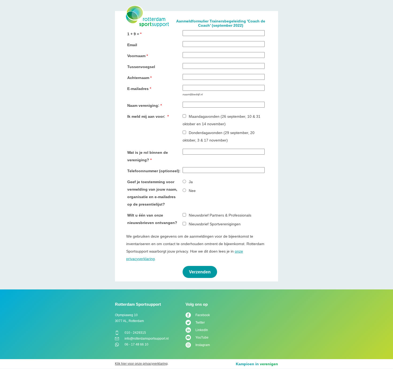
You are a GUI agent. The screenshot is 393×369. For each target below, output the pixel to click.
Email (132, 45)
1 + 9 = (133, 34)
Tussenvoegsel (141, 67)
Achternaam (138, 78)
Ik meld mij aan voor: (146, 116)
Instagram (202, 345)
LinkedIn (201, 330)
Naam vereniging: (143, 105)
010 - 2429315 (135, 333)
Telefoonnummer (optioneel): (153, 171)
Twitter (200, 322)
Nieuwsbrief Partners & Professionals (220, 215)
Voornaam (136, 56)
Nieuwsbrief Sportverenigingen (215, 224)
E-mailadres (138, 89)
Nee (192, 191)
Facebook (202, 315)
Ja (191, 182)
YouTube (202, 337)
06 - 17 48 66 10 (136, 344)
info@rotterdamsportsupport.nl (147, 338)
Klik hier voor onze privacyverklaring (141, 364)
